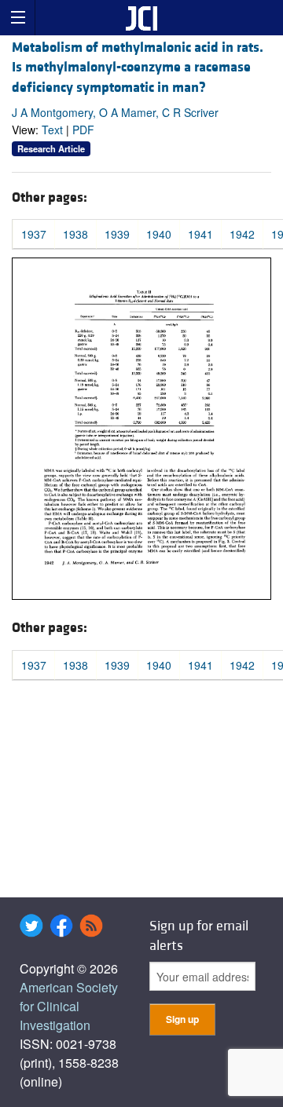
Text (52, 129)
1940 (158, 234)
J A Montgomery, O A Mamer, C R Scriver (115, 112)
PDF (83, 129)
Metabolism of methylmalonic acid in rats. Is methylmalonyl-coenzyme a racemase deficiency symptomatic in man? (137, 67)
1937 (33, 234)
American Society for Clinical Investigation (69, 1006)
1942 (242, 234)
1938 (75, 234)
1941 (200, 234)
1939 (117, 234)
